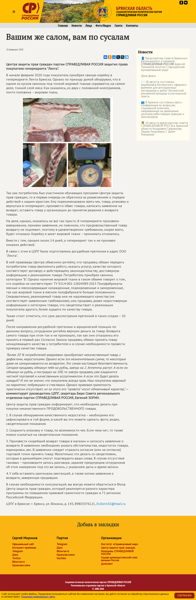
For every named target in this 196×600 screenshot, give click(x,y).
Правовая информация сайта (38, 596)
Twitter (16, 558)
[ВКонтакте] (105, 57)
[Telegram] (127, 57)
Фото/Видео (103, 25)
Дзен (15, 554)
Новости (77, 25)
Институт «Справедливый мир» (119, 544)
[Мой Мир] (114, 57)
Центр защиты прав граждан (118, 547)
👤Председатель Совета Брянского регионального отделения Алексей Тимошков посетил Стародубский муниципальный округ (163, 64)
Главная (63, 25)
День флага (147, 76)
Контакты (132, 25)
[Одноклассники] (109, 57)
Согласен (184, 595)
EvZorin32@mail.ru (111, 504)
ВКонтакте (18, 561)
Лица (88, 25)
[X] (118, 57)
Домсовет (107, 563)
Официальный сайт (23, 544)
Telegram (17, 551)
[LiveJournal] (122, 57)
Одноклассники (21, 565)
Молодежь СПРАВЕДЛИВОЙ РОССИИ (117, 552)
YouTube (61, 558)
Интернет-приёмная (24, 547)
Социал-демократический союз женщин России (119, 559)
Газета (118, 25)
